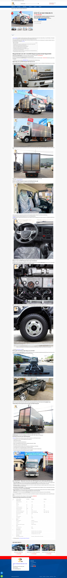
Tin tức (35, 6)
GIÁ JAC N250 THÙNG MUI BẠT (18, 552)
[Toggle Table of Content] (36, 43)
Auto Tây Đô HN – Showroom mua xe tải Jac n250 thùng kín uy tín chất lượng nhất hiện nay (25, 50)
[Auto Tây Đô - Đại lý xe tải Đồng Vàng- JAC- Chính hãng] (15, 4)
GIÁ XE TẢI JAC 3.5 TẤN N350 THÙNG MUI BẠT (33, 552)
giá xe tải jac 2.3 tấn (19, 349)
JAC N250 (38, 21)
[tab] (12, 35)
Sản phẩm (24, 6)
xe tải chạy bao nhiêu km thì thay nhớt (24, 538)
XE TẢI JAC (40, 21)
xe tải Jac (23, 41)
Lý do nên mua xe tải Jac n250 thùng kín (19, 49)
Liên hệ (40, 6)
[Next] (31, 18)
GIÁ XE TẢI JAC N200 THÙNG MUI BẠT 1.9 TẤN (48, 552)
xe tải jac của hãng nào (19, 179)
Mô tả (13, 35)
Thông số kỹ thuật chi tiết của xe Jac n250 (19, 51)
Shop (15, 8)
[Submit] (38, 3)
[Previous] (12, 18)
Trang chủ (13, 6)
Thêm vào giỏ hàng (42, 19)
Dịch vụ (30, 6)
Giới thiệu (18, 6)
